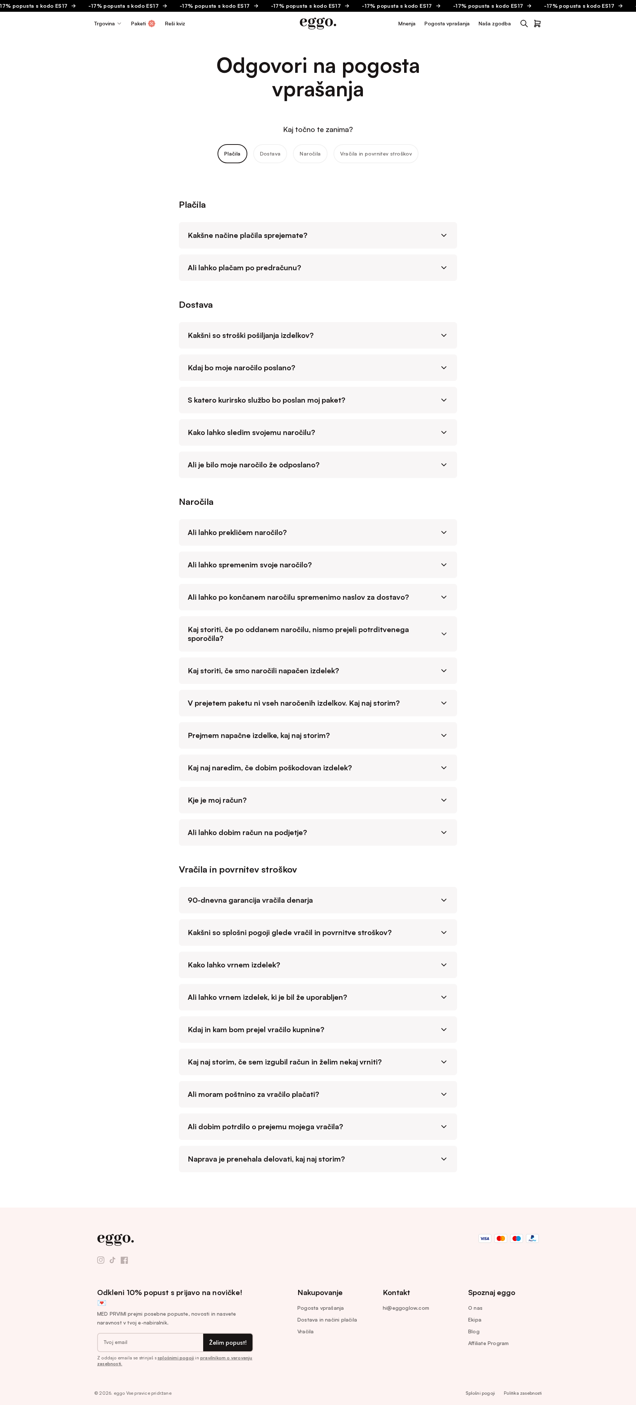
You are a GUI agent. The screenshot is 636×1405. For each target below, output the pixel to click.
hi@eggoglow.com (406, 1308)
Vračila (305, 1331)
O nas (475, 1308)
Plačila (232, 153)
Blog (474, 1331)
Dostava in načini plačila (327, 1319)
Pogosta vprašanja (320, 1308)
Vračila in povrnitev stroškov (376, 153)
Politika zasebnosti (523, 1393)
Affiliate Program (488, 1343)
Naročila (310, 153)
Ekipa (474, 1319)
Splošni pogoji (480, 1393)
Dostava (270, 153)
